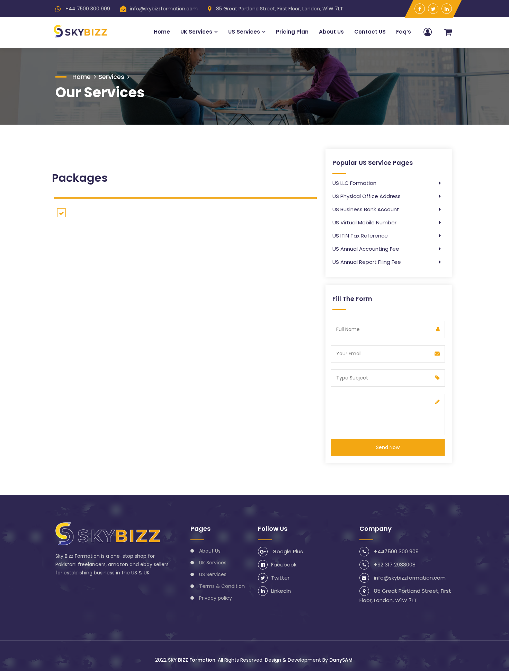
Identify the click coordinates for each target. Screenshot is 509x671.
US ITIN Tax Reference (360, 235)
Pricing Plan (292, 31)
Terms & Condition (222, 586)
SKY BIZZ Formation (191, 659)
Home (162, 31)
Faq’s (403, 31)
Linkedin (281, 590)
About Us (331, 31)
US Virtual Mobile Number (364, 222)
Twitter (280, 577)
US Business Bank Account (365, 209)
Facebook (283, 564)
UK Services (196, 31)
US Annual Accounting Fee (365, 248)
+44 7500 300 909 (87, 8)
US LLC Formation (354, 183)
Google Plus (287, 551)
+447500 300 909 (396, 551)
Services (111, 76)
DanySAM (340, 659)
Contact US (370, 31)
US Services (244, 31)
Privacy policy (215, 597)
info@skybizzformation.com (164, 8)
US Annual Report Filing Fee (366, 262)
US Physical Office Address (366, 196)
